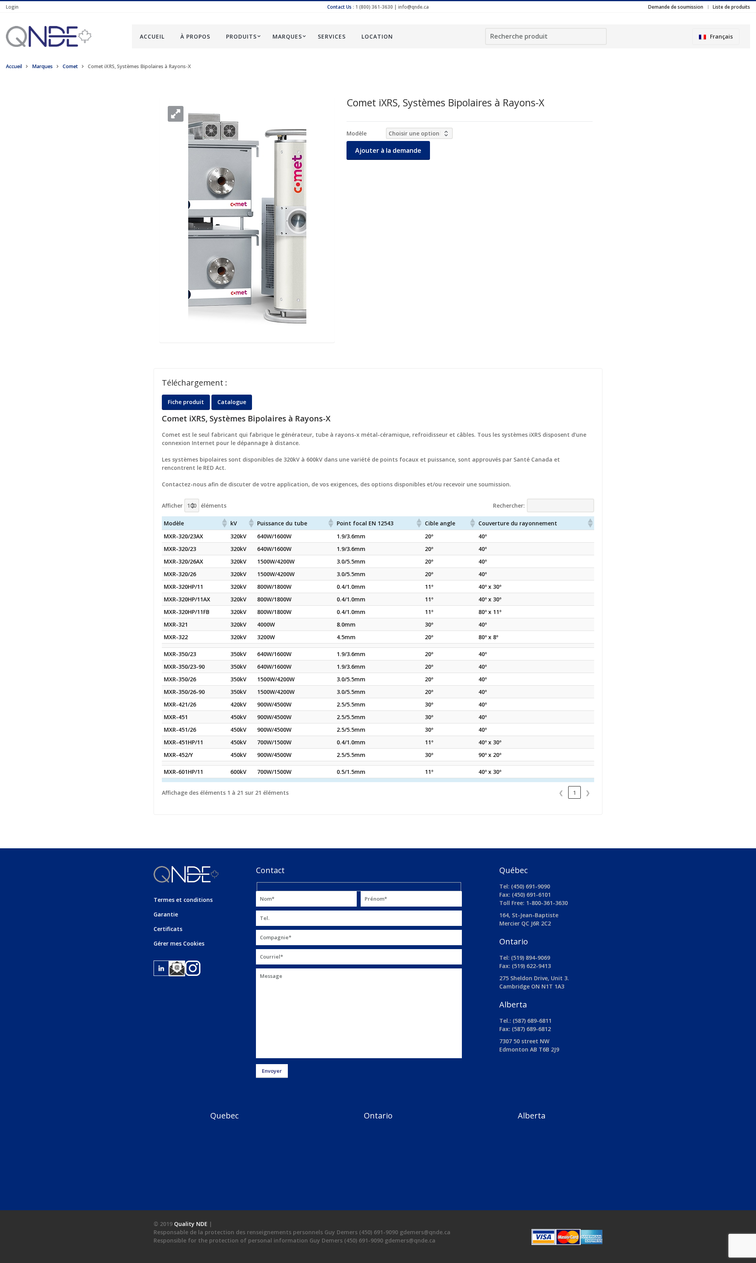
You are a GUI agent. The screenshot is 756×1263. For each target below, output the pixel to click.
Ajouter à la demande (388, 150)
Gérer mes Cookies (179, 943)
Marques (287, 36)
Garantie (166, 914)
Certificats (168, 929)
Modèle (356, 133)
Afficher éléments (194, 505)
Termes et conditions (183, 899)
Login (12, 7)
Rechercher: (509, 505)
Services (332, 36)
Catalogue (231, 402)
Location (377, 36)
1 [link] (574, 792)
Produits (241, 36)
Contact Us (339, 7)
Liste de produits (731, 7)
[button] (175, 114)
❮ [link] (561, 792)
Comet (70, 66)
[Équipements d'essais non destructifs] (63, 36)
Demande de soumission (675, 7)
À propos (195, 36)
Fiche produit (186, 402)
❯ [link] (588, 792)
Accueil (152, 36)
